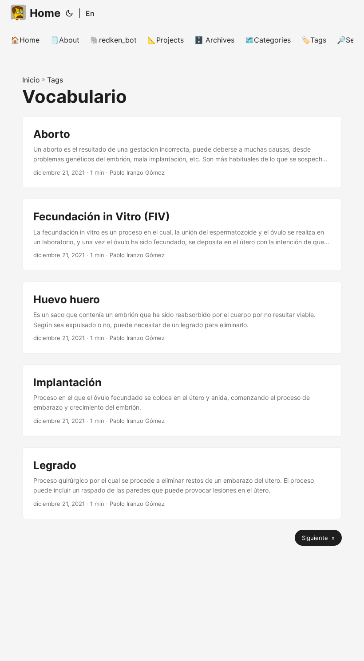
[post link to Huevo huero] (182, 317)
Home (45, 13)
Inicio (31, 79)
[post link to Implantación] (182, 400)
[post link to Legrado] (182, 483)
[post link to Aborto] (182, 152)
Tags (55, 79)
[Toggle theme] (69, 13)
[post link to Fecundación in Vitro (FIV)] (182, 234)
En (90, 13)
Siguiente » (318, 537)
